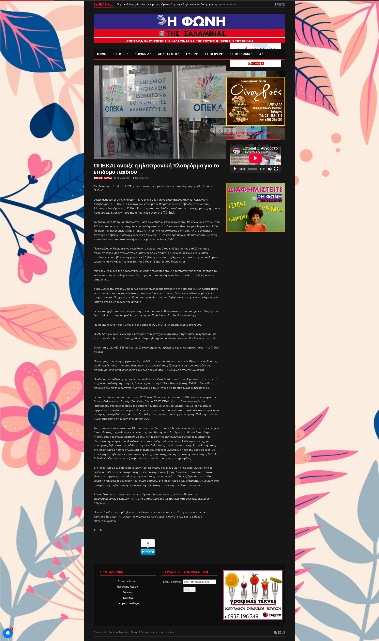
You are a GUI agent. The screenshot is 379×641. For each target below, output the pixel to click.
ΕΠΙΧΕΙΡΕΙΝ (213, 54)
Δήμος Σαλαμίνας (128, 581)
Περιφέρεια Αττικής (127, 586)
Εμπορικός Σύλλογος (128, 603)
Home (101, 54)
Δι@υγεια (127, 592)
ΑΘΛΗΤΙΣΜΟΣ (168, 54)
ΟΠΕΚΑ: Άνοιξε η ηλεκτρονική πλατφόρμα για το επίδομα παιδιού (156, 168)
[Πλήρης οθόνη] (276, 169)
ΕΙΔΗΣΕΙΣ (119, 54)
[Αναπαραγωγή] (235, 169)
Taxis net (128, 597)
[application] (255, 158)
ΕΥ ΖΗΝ (191, 54)
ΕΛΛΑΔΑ (108, 178)
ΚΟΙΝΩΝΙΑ (142, 54)
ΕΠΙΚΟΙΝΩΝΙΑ (240, 54)
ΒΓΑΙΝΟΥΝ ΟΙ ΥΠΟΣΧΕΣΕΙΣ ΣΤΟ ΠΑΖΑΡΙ (141, 4)
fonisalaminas (142, 178)
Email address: (173, 581)
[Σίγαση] (270, 169)
